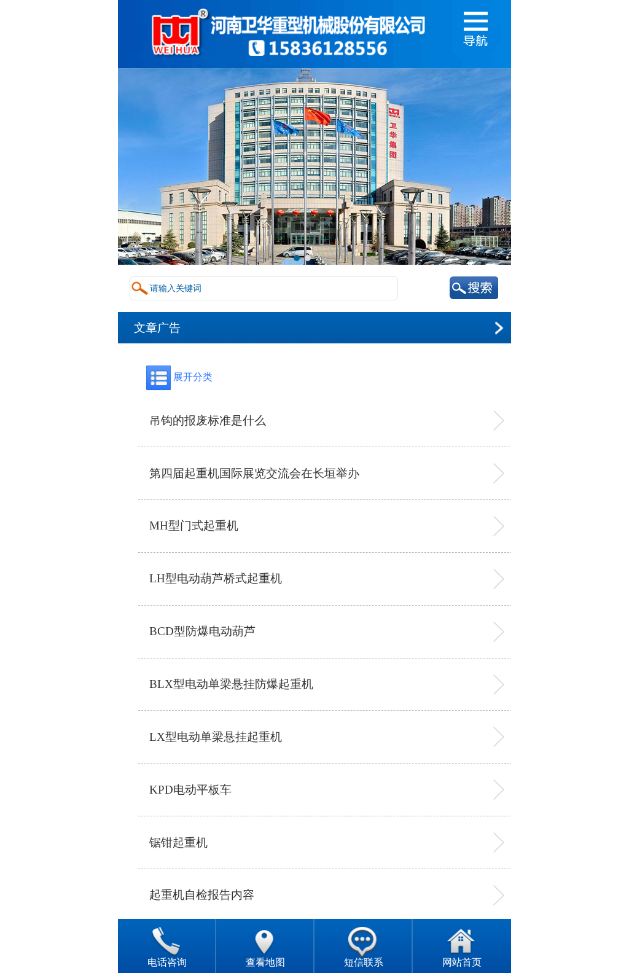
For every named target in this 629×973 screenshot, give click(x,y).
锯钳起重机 (178, 842)
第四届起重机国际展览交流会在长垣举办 (254, 473)
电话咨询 (167, 962)
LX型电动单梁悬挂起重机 (215, 736)
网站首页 (462, 962)
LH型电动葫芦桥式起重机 (215, 578)
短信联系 (363, 962)
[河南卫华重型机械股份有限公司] (287, 62)
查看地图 (265, 962)
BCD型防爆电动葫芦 (202, 631)
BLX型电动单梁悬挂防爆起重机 (231, 684)
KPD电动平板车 (190, 789)
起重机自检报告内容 (201, 894)
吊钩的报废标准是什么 (207, 420)
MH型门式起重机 (193, 525)
